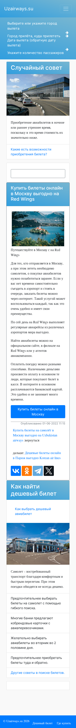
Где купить (64, 723)
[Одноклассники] (27, 471)
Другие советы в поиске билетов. (38, 673)
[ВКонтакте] (16, 471)
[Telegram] (38, 471)
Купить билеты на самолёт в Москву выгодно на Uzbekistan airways (35, 435)
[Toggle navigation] (66, 9)
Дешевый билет (43, 723)
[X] (49, 471)
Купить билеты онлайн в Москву (38, 411)
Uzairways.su (18, 8)
